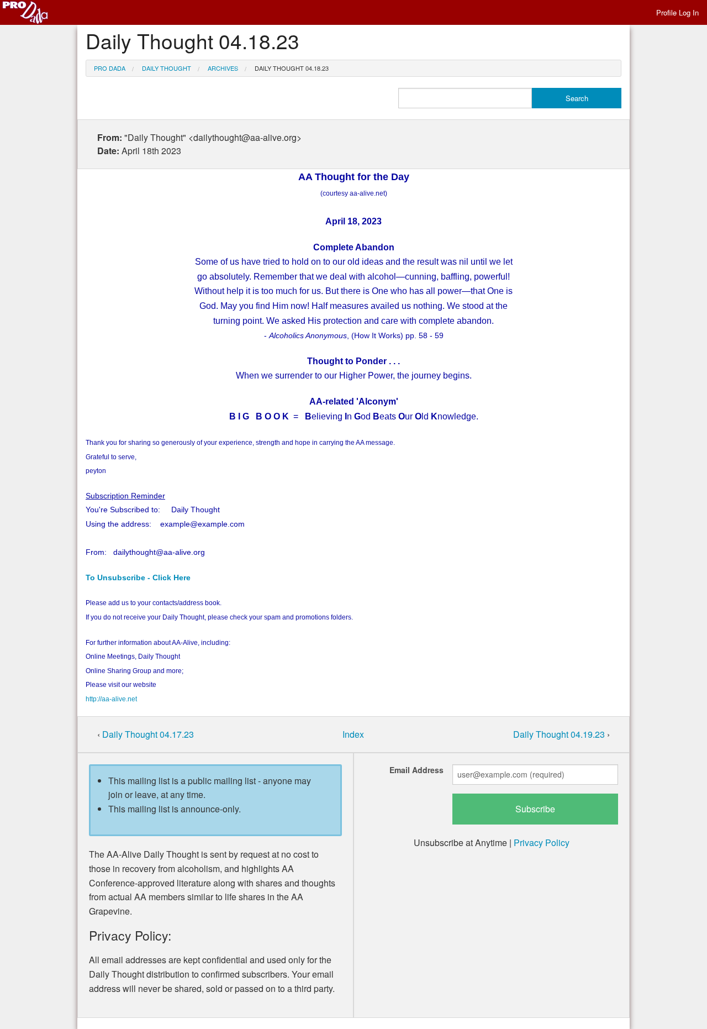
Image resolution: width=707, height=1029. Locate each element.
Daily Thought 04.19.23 (560, 734)
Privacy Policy (541, 842)
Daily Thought (166, 68)
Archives (223, 68)
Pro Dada (109, 68)
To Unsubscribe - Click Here (138, 577)
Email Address (416, 769)
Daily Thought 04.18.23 (292, 68)
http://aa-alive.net (111, 699)
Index (353, 734)
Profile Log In (677, 12)
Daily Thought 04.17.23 (148, 734)
